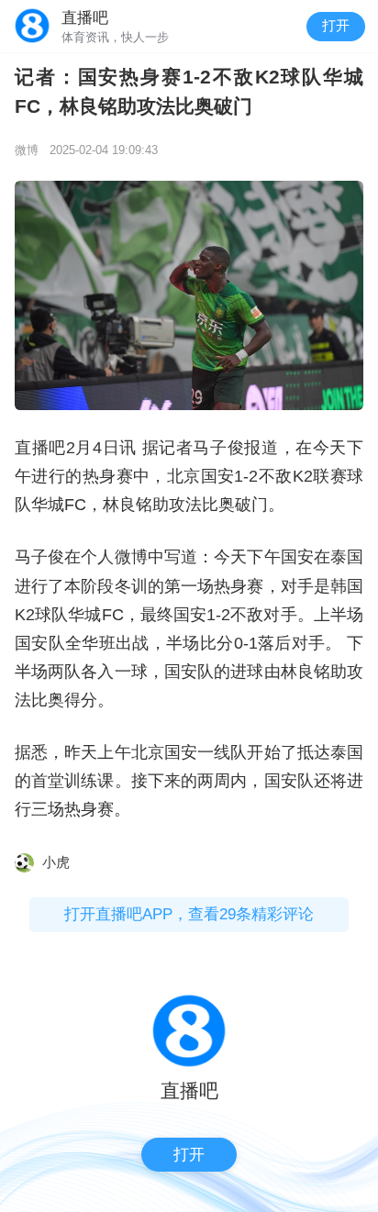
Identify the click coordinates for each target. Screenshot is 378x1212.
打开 (336, 25)
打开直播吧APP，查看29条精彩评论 (189, 914)
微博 (27, 150)
